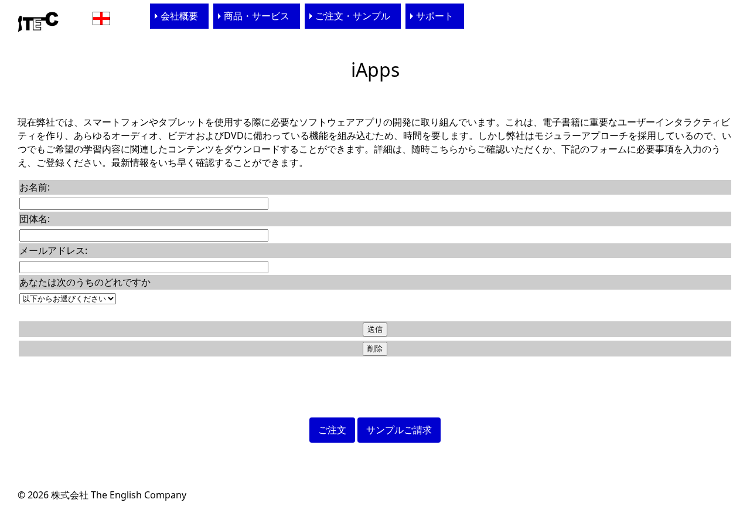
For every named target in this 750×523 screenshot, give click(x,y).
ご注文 (332, 429)
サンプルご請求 (399, 429)
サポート (435, 15)
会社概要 (179, 15)
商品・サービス (256, 15)
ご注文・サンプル (352, 15)
